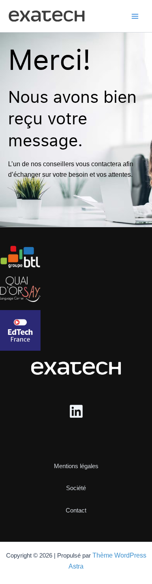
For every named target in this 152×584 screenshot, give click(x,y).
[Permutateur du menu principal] (135, 16)
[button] (76, 459)
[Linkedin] (76, 411)
